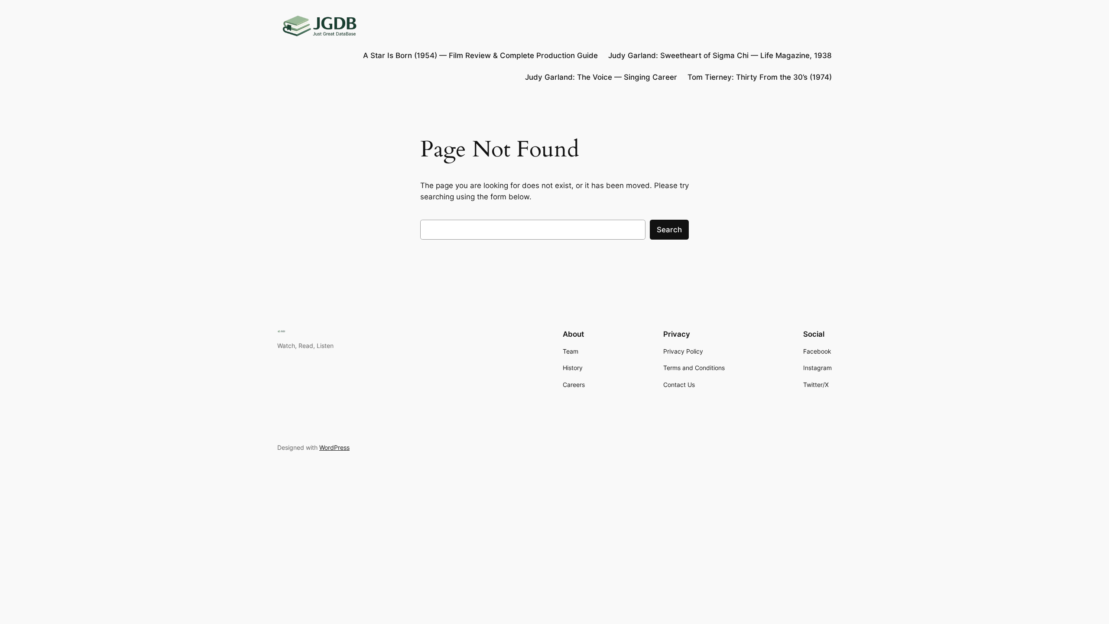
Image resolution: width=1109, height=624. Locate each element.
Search (669, 229)
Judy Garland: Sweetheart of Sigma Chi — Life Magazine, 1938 (720, 55)
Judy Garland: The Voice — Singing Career (601, 77)
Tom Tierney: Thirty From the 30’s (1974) (759, 77)
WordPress (334, 447)
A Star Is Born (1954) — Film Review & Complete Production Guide (480, 55)
